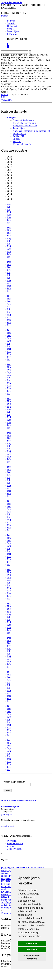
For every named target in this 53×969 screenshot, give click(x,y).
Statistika (11, 23)
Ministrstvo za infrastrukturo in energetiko (18, 800)
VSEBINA (6, 100)
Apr (9, 214)
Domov (4, 15)
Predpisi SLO (19, 133)
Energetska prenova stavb (25, 125)
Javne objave (13, 31)
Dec (9, 227)
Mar (9, 217)
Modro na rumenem (10, 946)
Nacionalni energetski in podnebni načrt (31, 131)
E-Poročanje (13, 34)
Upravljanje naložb (22, 144)
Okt (9, 233)
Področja (11, 20)
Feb (9, 220)
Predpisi (11, 28)
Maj (9, 212)
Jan (8, 222)
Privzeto (5, 940)
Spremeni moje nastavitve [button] (31, 957)
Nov (9, 230)
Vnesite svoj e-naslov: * (14, 781)
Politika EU (18, 136)
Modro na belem (8, 943)
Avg (9, 204)
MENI (4, 97)
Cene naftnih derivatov (23, 120)
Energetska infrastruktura (24, 123)
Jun (8, 209)
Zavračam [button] (32, 949)
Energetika (12, 117)
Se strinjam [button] (32, 943)
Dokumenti (12, 26)
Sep (9, 235)
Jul (8, 206)
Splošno (16, 139)
